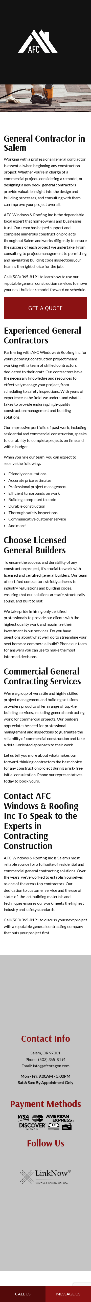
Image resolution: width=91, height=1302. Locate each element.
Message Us (68, 1293)
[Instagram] (38, 1158)
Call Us (23, 1293)
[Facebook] (45, 1158)
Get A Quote (45, 308)
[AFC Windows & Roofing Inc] (38, 41)
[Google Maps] (53, 1158)
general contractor (69, 159)
